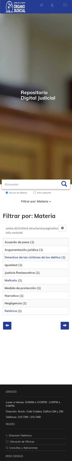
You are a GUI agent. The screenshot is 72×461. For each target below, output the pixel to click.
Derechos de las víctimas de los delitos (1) (35, 257)
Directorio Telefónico (20, 435)
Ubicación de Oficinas (22, 441)
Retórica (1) (13, 311)
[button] (41, 5)
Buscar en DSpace (18, 192)
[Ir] (64, 184)
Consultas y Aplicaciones (23, 447)
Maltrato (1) (13, 280)
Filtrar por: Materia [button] (35, 201)
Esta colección (44, 192)
